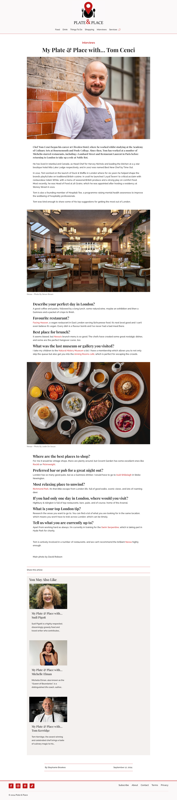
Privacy (164, 785)
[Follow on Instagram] (18, 785)
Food (57, 30)
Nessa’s (58, 336)
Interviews (102, 30)
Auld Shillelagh (124, 475)
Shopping (89, 30)
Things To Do (76, 30)
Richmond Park (41, 489)
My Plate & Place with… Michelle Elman (47, 672)
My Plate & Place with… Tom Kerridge (47, 728)
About (135, 785)
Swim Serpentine (110, 527)
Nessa (128, 542)
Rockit (36, 464)
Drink (65, 30)
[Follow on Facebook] (11, 785)
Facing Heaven (40, 322)
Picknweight (49, 464)
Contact (145, 785)
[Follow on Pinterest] (25, 785)
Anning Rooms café (84, 354)
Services (113, 30)
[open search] (119, 29)
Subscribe (124, 785)
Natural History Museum (71, 350)
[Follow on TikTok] (32, 785)
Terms (155, 785)
